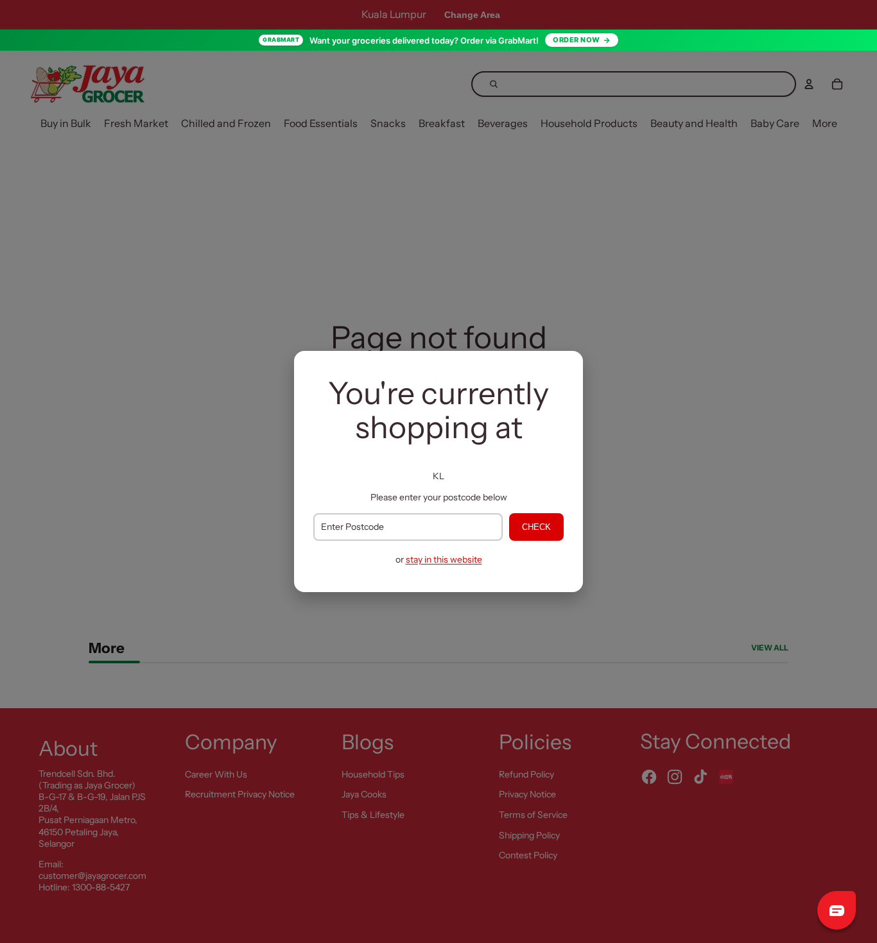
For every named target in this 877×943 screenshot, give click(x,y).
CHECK (536, 527)
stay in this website (444, 559)
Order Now (576, 39)
